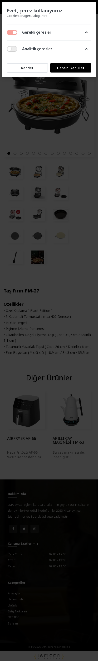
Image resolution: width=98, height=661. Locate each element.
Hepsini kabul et (70, 68)
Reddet (27, 68)
